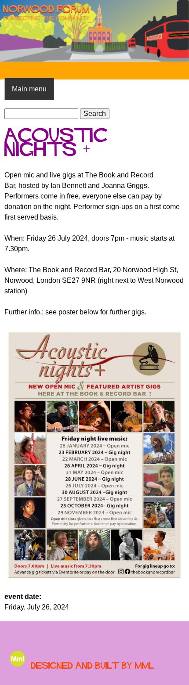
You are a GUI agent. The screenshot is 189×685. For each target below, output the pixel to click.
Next (176, 31)
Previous (13, 31)
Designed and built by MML (92, 665)
